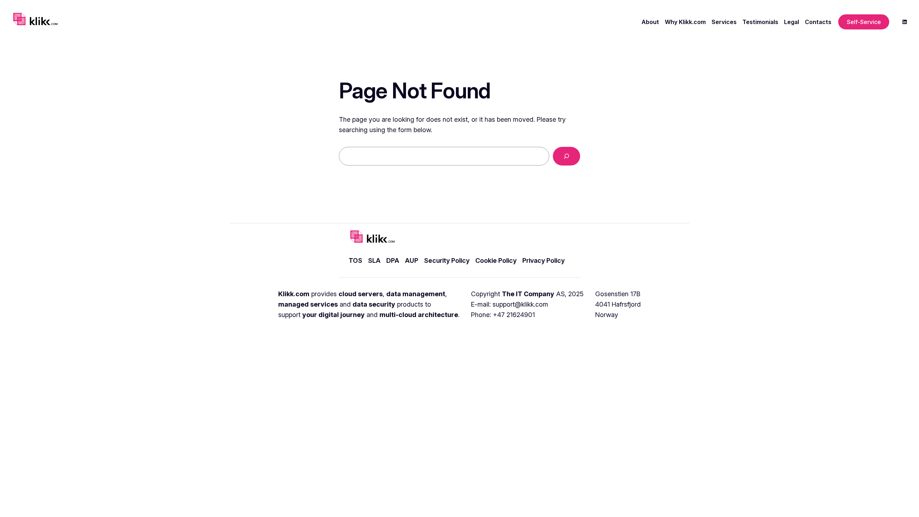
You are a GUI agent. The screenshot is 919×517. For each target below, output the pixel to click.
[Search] (566, 156)
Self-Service (864, 21)
